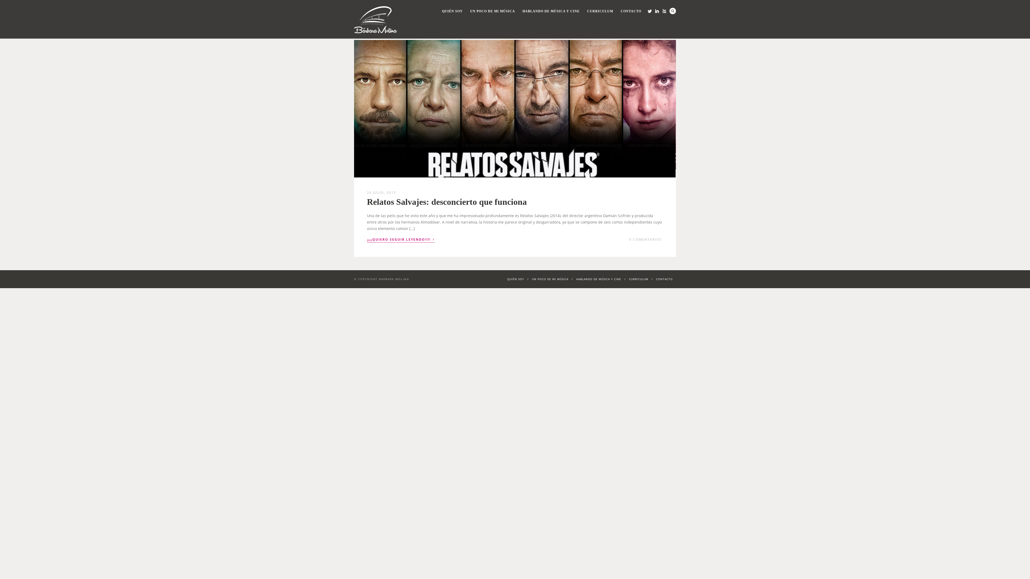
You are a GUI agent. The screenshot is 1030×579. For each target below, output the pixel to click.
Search (673, 11)
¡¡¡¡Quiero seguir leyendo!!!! (401, 239)
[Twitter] (649, 11)
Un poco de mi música (492, 11)
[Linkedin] (657, 11)
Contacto (631, 11)
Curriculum (600, 11)
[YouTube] (664, 11)
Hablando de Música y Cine (551, 11)
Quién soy (452, 11)
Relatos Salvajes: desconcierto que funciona (447, 202)
